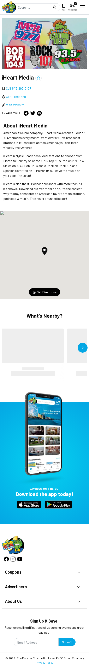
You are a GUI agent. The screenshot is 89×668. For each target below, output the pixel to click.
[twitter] (32, 113)
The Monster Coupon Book (33, 658)
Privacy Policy (44, 662)
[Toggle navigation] (82, 7)
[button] (44, 251)
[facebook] (26, 113)
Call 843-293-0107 (18, 88)
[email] (39, 113)
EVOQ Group (63, 658)
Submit (67, 642)
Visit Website (15, 105)
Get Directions (16, 96)
